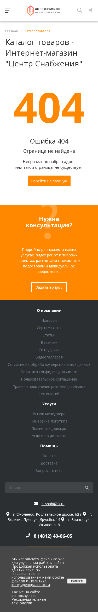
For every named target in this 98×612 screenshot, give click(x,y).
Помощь (49, 446)
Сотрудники (49, 349)
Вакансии (49, 342)
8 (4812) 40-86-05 (53, 536)
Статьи (49, 335)
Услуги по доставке (49, 435)
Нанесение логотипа (49, 421)
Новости (49, 320)
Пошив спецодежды (49, 428)
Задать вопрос (49, 287)
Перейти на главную (49, 180)
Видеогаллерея (49, 357)
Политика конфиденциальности (49, 371)
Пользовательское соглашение (49, 379)
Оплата (49, 455)
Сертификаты (49, 327)
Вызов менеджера (49, 413)
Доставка (49, 463)
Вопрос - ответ (49, 470)
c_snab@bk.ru (53, 503)
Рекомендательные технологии (28, 601)
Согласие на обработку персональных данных (49, 364)
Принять (76, 580)
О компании (49, 310)
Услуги (49, 404)
